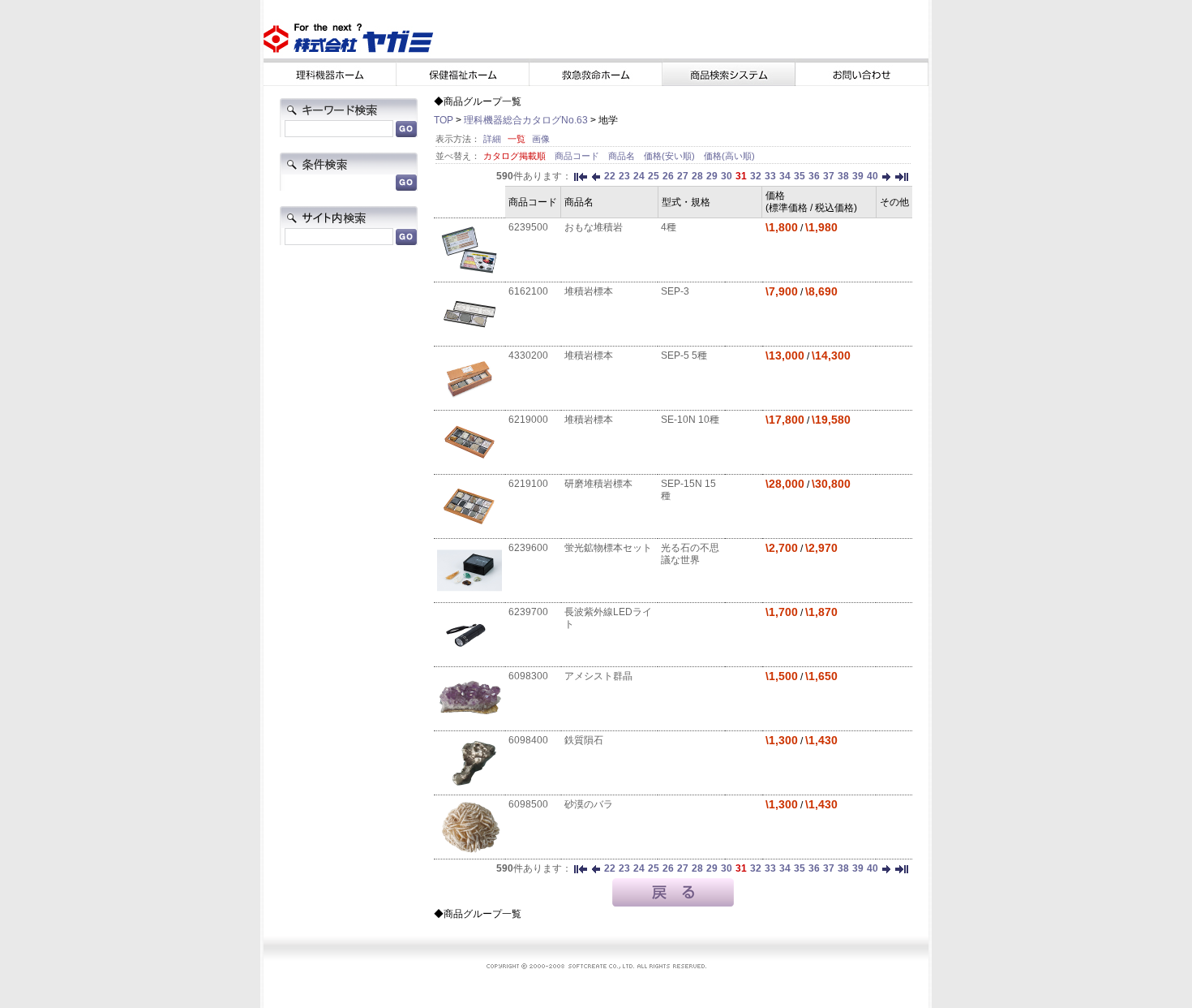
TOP (443, 120)
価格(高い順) (729, 156)
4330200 (528, 355)
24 (639, 176)
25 (653, 176)
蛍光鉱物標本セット (608, 548)
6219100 (528, 483)
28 (697, 176)
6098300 (528, 676)
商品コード (578, 156)
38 (843, 176)
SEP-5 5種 (684, 355)
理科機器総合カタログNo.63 (526, 120)
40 (872, 176)
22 (609, 176)
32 (755, 176)
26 (668, 176)
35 (799, 176)
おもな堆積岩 (593, 227)
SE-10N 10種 (690, 419)
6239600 (528, 548)
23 (624, 176)
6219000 (528, 419)
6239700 (528, 612)
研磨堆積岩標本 (598, 483)
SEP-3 (675, 291)
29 (712, 176)
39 (858, 176)
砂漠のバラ (588, 804)
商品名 (622, 156)
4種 (668, 227)
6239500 (528, 227)
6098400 (528, 740)
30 (726, 176)
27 (682, 176)
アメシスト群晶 (598, 676)
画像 (541, 139)
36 (814, 176)
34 (785, 176)
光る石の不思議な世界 (690, 554)
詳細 (492, 139)
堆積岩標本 (588, 291)
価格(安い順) (670, 156)
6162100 (528, 291)
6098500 (528, 804)
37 (828, 176)
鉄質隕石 (583, 740)
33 (770, 176)
